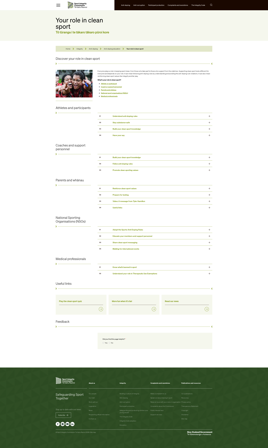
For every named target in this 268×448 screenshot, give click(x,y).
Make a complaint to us (158, 394)
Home (68, 49)
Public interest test (157, 410)
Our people (92, 394)
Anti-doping (93, 49)
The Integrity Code (126, 417)
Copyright (184, 410)
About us (92, 383)
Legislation (92, 406)
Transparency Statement (189, 406)
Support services (156, 415)
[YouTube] (67, 424)
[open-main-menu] (58, 5)
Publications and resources (191, 383)
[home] (77, 5)
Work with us (93, 402)
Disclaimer (185, 415)
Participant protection (127, 406)
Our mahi (92, 398)
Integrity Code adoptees (128, 421)
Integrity (80, 49)
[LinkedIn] (72, 424)
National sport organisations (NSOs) (114, 93)
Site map (184, 419)
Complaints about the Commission (162, 406)
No (112, 343)
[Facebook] (58, 424)
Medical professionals (109, 96)
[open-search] (211, 5)
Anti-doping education (112, 49)
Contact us (92, 419)
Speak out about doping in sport (161, 398)
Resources (185, 398)
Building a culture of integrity (129, 394)
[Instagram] (63, 424)
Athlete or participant (109, 83)
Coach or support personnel (111, 87)
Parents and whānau (108, 90)
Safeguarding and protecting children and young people (134, 411)
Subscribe (61, 415)
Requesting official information (99, 415)
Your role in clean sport (134, 49)
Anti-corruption (125, 402)
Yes (106, 343)
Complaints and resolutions (160, 383)
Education (123, 425)
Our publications (187, 394)
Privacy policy (186, 402)
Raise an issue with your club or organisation (166, 402)
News (91, 410)
